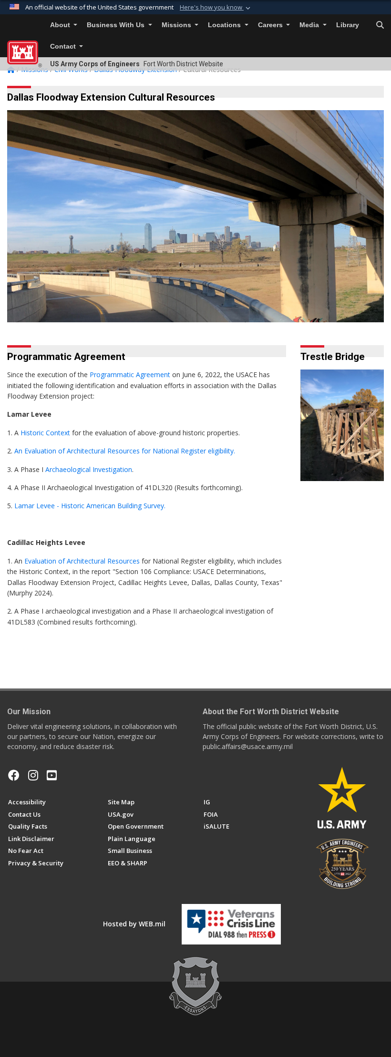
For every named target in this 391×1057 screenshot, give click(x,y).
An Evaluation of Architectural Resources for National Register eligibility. (124, 450)
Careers (271, 25)
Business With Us (116, 25)
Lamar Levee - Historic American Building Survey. (88, 505)
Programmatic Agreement (130, 374)
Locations (225, 25)
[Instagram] (33, 775)
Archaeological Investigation (88, 469)
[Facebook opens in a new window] (14, 775)
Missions (177, 25)
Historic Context (45, 432)
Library (347, 25)
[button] (216, 7)
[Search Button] (380, 25)
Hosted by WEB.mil (134, 923)
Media (310, 25)
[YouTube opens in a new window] (52, 775)
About (61, 25)
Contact (64, 46)
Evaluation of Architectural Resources (82, 560)
